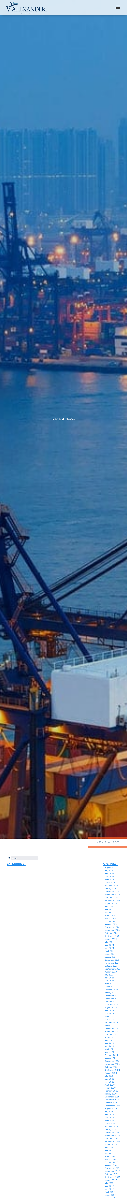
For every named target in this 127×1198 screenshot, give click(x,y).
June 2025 (109, 909)
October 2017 (111, 1174)
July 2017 (109, 1183)
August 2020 (111, 1073)
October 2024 (111, 933)
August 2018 (111, 1144)
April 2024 (110, 951)
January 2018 (111, 1165)
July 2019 (109, 1111)
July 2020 (109, 1076)
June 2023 (109, 977)
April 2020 (110, 1085)
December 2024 (112, 927)
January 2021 (111, 1058)
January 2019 (111, 1129)
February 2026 (111, 885)
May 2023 (109, 980)
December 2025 (112, 891)
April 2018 (110, 1156)
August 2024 (111, 939)
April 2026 (110, 879)
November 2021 (112, 1031)
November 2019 (112, 1099)
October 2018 (111, 1138)
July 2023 (109, 974)
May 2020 (109, 1082)
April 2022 (110, 1016)
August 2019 (111, 1108)
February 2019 (111, 1126)
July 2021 (109, 1040)
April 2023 (110, 983)
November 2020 (112, 1064)
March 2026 (110, 882)
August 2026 (111, 867)
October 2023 (111, 966)
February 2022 (111, 1022)
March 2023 (110, 986)
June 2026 (109, 873)
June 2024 (109, 945)
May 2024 (109, 948)
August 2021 (111, 1037)
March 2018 (110, 1159)
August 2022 (111, 1007)
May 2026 (109, 876)
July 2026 (109, 870)
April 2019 (110, 1120)
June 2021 (109, 1043)
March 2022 (110, 1019)
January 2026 (111, 888)
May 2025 (109, 912)
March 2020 (110, 1088)
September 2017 (112, 1177)
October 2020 (111, 1067)
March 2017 (110, 1195)
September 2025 (112, 900)
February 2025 (111, 921)
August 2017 (111, 1180)
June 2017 (109, 1186)
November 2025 (112, 894)
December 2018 (112, 1132)
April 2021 (110, 1049)
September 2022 (112, 1004)
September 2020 (112, 1070)
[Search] (9, 858)
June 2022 (109, 1010)
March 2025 (110, 918)
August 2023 (111, 972)
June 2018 (109, 1150)
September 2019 (112, 1105)
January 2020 (111, 1094)
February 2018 (111, 1162)
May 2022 (109, 1013)
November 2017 (112, 1171)
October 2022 (111, 1001)
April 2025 (110, 915)
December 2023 (112, 960)
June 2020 (109, 1079)
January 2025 (111, 924)
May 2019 (109, 1117)
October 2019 (111, 1102)
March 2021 (110, 1052)
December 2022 (112, 995)
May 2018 (109, 1153)
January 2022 (111, 1025)
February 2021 (111, 1055)
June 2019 (109, 1114)
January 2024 (111, 957)
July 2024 (109, 942)
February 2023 (111, 989)
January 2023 (111, 992)
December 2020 (112, 1061)
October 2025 (111, 897)
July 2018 (109, 1147)
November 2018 (112, 1135)
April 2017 (110, 1192)
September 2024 (112, 936)
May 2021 (109, 1046)
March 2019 (110, 1123)
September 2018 (112, 1141)
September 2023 (112, 969)
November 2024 (112, 930)
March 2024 (110, 954)
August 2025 (111, 903)
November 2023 (112, 963)
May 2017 (109, 1189)
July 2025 (109, 906)
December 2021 (112, 1028)
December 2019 (112, 1096)
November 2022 (112, 998)
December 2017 (112, 1168)
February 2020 (111, 1091)
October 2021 (111, 1034)
